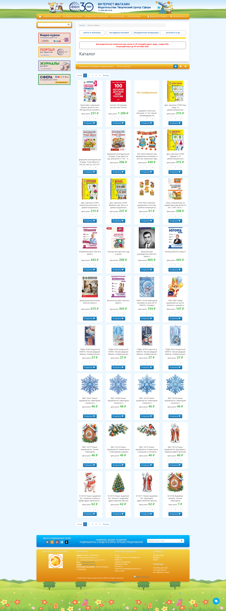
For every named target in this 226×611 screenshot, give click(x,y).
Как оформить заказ (161, 572)
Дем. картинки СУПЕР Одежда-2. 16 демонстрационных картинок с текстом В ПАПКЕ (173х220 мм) (175, 156)
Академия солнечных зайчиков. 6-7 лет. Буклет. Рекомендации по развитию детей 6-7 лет (146, 113)
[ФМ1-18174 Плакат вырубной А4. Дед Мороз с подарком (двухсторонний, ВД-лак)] (175, 433)
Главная (82, 25)
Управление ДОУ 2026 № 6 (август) (90, 253)
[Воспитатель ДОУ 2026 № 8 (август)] (118, 286)
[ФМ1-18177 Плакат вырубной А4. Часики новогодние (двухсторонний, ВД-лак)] (90, 433)
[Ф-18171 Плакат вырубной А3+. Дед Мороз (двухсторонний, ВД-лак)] (147, 482)
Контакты (119, 566)
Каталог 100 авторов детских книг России (118, 106)
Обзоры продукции (122, 562)
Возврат (156, 557)
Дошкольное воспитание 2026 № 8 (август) (90, 301)
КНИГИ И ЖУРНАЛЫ (52, 16)
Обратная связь (121, 564)
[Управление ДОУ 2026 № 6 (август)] (90, 237)
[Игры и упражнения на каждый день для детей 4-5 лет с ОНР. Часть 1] (175, 189)
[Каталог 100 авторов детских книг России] (118, 91)
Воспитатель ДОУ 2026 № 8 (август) (118, 301)
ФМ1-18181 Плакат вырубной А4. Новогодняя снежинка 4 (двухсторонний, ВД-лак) (89, 400)
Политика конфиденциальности (128, 568)
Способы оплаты (160, 570)
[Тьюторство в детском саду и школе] (118, 237)
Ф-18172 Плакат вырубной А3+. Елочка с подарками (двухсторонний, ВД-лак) (118, 498)
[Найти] (68, 25)
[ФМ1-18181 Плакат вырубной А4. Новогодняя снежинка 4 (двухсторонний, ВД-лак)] (90, 384)
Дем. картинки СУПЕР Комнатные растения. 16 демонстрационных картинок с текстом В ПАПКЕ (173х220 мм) (90, 205)
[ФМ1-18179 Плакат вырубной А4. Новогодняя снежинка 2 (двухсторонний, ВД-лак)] (147, 384)
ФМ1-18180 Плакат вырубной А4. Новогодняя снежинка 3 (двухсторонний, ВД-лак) (118, 400)
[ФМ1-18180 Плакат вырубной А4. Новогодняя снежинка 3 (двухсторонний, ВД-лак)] (118, 384)
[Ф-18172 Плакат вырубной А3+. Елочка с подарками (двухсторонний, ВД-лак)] (118, 482)
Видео (155, 559)
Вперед (106, 75)
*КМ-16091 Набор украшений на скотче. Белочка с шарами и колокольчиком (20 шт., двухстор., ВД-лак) (175, 302)
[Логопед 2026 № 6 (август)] (175, 237)
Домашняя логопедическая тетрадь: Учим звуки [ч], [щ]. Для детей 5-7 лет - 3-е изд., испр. (118, 156)
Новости (118, 559)
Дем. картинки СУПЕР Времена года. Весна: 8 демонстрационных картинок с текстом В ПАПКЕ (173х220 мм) (118, 205)
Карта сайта (120, 571)
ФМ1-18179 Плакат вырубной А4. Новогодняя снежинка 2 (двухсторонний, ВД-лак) (146, 400)
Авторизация (158, 555)
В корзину (88, 123)
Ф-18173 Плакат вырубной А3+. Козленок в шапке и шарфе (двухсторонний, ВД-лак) (90, 498)
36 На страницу (123, 66)
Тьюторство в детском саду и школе (118, 253)
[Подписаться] (182, 541)
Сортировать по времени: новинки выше (96, 66)
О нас (117, 555)
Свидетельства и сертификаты (127, 557)
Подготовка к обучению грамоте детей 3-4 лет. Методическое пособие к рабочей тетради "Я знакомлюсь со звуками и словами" (89, 107)
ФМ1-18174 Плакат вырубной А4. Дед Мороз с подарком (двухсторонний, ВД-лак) (175, 449)
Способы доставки (160, 568)
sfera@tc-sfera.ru (89, 564)
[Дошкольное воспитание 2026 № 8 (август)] (90, 286)
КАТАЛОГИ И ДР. (117, 16)
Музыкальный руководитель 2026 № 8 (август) (146, 254)
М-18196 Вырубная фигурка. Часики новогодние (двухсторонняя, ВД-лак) (175, 498)
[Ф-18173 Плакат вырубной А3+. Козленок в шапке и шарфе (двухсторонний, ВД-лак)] (90, 482)
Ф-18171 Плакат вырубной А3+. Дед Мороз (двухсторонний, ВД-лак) (146, 498)
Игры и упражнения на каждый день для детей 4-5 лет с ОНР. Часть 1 (175, 205)
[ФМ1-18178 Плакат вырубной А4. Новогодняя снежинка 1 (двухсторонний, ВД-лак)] (175, 384)
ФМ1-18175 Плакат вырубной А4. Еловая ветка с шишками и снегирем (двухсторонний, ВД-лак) (147, 449)
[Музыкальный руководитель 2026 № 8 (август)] (147, 237)
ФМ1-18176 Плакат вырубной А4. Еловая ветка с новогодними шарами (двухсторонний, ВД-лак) (118, 449)
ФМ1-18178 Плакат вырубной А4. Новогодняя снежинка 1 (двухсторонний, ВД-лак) (175, 400)
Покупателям (133, 16)
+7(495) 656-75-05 (88, 562)
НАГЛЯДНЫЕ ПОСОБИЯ (72, 16)
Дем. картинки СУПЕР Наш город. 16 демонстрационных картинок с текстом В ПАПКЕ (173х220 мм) (175, 107)
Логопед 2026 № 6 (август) (175, 252)
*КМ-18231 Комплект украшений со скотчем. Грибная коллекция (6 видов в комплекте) (146, 205)
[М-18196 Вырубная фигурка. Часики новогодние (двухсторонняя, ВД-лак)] (175, 482)
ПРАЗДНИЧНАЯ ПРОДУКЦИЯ (96, 16)
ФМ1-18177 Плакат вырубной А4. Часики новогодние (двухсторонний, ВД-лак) (90, 449)
